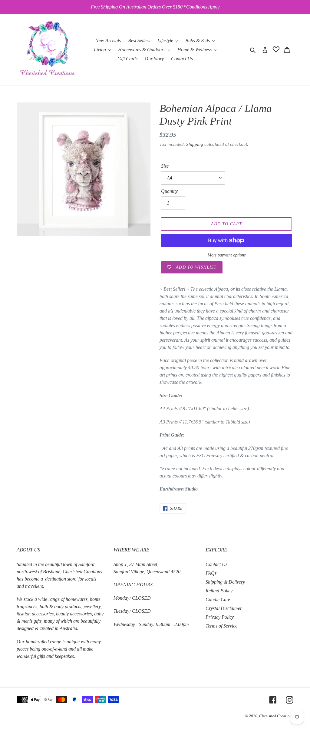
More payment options (227, 255)
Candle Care (218, 599)
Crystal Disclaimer (224, 608)
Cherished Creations (276, 716)
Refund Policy (219, 590)
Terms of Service (221, 625)
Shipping (194, 144)
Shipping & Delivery (225, 581)
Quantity (169, 191)
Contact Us (216, 564)
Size (165, 166)
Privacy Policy (220, 617)
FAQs (211, 573)
